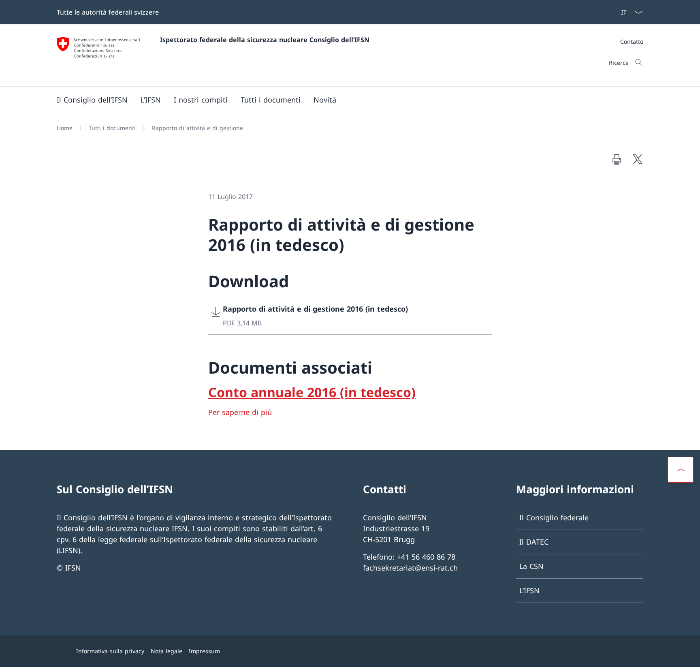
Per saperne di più (240, 412)
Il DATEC (533, 542)
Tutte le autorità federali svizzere (108, 12)
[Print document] (616, 159)
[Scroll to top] (681, 470)
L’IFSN (529, 590)
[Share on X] (637, 159)
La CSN (531, 566)
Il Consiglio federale (554, 517)
